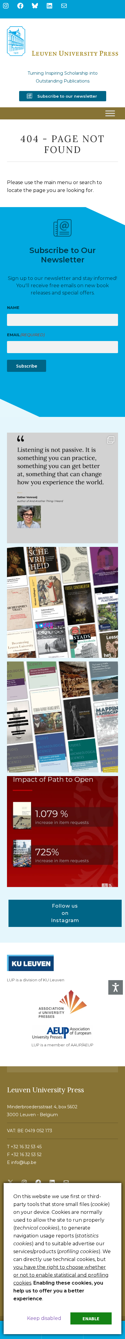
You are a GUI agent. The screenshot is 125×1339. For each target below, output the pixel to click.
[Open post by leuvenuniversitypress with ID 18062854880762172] (62, 716)
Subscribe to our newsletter (67, 96)
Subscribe (26, 366)
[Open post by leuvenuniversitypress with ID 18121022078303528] (62, 488)
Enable (91, 1318)
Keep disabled (44, 1318)
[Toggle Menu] (110, 113)
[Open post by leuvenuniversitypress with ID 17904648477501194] (62, 602)
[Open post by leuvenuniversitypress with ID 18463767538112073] (62, 831)
